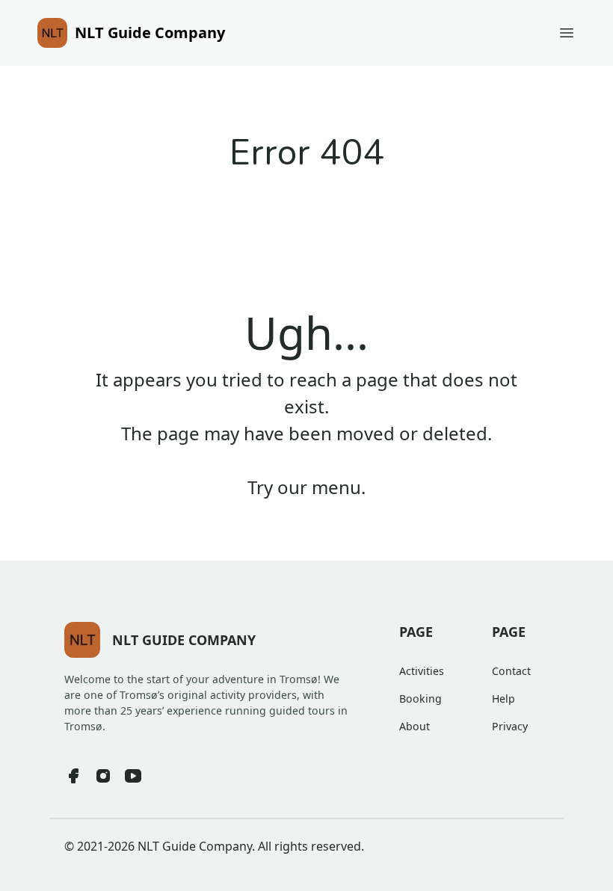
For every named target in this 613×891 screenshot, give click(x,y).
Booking (420, 698)
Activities (421, 671)
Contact (511, 671)
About (414, 726)
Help (503, 698)
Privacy (510, 726)
